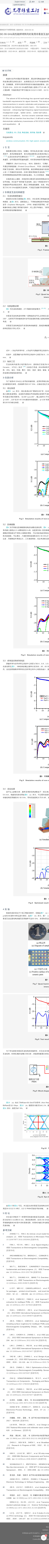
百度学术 (34, 1239)
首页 (8, 19)
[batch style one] (44, 1537)
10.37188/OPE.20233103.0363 (16, 48)
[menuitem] (8, 19)
